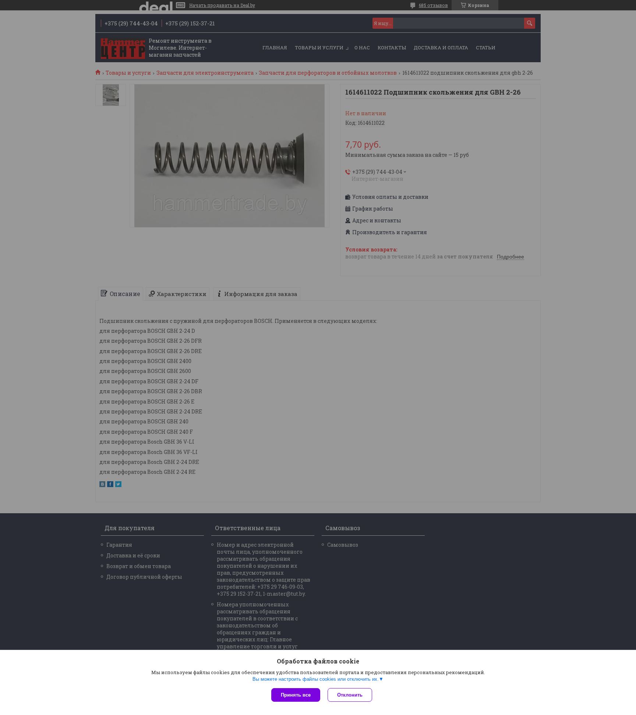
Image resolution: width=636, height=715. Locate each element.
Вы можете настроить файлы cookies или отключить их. (315, 679)
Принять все (296, 695)
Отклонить (350, 695)
